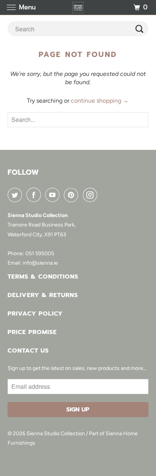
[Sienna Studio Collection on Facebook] (35, 195)
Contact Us (28, 350)
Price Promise (32, 332)
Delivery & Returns (43, 295)
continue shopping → (100, 100)
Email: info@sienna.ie (33, 263)
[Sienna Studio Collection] (78, 7)
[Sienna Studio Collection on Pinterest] (72, 195)
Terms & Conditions (43, 276)
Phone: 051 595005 (31, 253)
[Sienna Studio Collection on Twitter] (16, 195)
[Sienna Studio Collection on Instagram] (91, 195)
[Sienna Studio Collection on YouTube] (53, 195)
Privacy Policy (35, 313)
